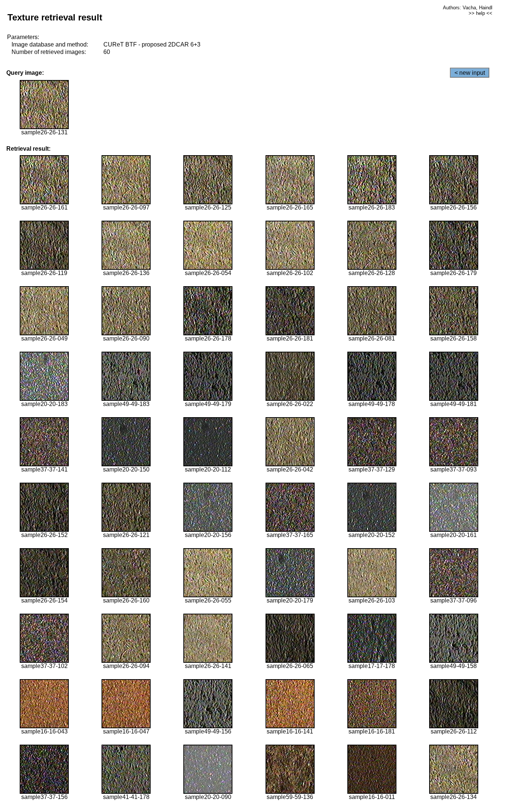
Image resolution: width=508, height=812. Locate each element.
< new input (469, 73)
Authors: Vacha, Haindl (467, 7)
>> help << (480, 13)
